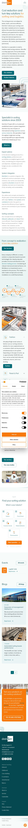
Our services (8, 460)
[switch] (24, 418)
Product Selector (9, 77)
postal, (19, 200)
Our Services (8, 248)
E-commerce (5, 776)
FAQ (3, 804)
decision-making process (9, 264)
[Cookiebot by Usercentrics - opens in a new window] (19, 382)
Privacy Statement (6, 807)
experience (17, 131)
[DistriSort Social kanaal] (3, 759)
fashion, (10, 200)
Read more (12, 571)
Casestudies (5, 796)
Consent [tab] (5, 386)
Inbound (4, 767)
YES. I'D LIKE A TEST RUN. (13, 717)
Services (4, 793)
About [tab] (23, 386)
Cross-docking (5, 773)
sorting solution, (7, 157)
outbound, (10, 219)
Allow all (14, 434)
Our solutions (8, 72)
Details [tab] (14, 386)
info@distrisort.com (8, 752)
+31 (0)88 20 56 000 (7, 754)
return (19, 219)
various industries (7, 133)
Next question (12, 542)
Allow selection (14, 439)
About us (6, 145)
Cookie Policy (5, 810)
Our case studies (9, 465)
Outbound (5, 770)
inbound (4, 219)
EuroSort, (12, 183)
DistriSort (5, 176)
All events (21, 563)
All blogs (21, 584)
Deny (14, 444)
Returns (4, 783)
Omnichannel (5, 780)
